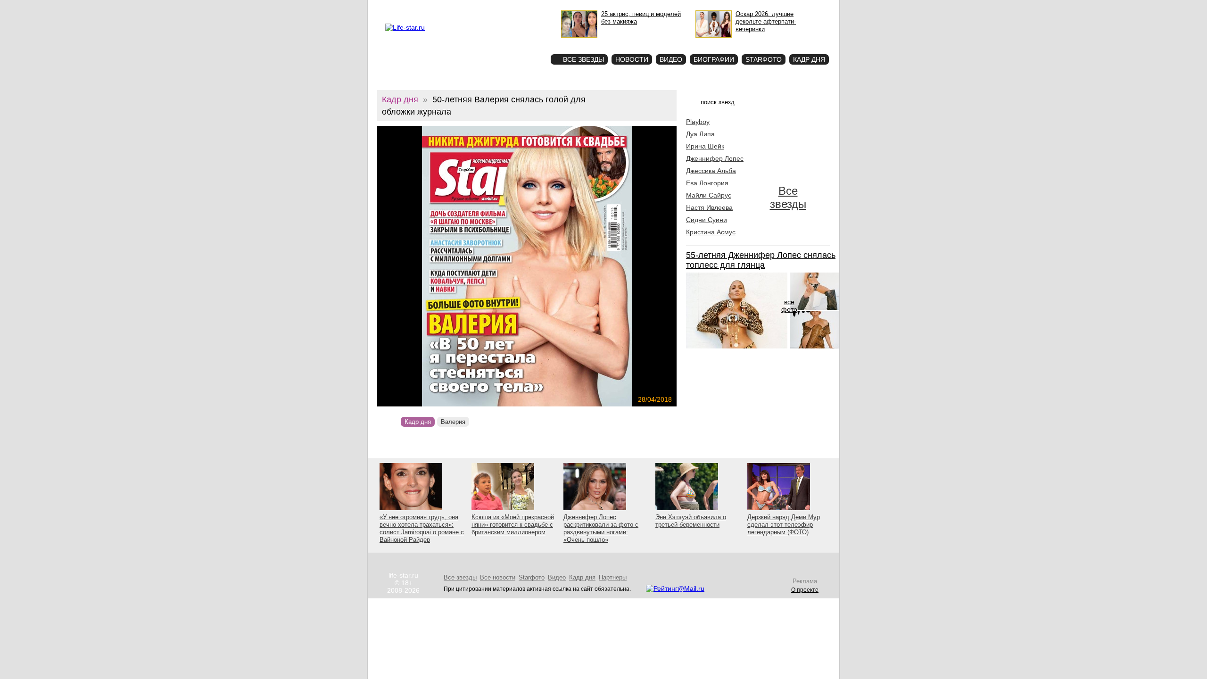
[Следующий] (572, 266)
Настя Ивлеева (709, 207)
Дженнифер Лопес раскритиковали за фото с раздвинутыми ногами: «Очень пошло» (600, 528)
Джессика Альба (711, 170)
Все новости (497, 577)
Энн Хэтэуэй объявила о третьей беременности (690, 520)
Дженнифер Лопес (715, 158)
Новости (631, 59)
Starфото (515, 43)
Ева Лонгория (707, 183)
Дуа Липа (700, 134)
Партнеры (613, 577)
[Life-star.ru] (405, 27)
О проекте (425, 7)
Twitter (474, 7)
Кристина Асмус (711, 232)
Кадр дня (809, 59)
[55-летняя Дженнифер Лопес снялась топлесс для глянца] (736, 346)
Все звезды (788, 197)
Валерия (453, 421)
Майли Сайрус (708, 195)
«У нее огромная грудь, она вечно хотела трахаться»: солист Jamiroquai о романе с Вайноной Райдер (422, 528)
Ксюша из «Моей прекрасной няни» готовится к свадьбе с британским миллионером (512, 524)
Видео (671, 59)
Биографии (714, 59)
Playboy (698, 121)
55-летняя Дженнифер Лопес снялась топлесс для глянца (760, 260)
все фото (789, 305)
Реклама (452, 7)
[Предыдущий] (422, 266)
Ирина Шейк (705, 146)
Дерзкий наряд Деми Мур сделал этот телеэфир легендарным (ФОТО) (783, 524)
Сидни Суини (706, 220)
